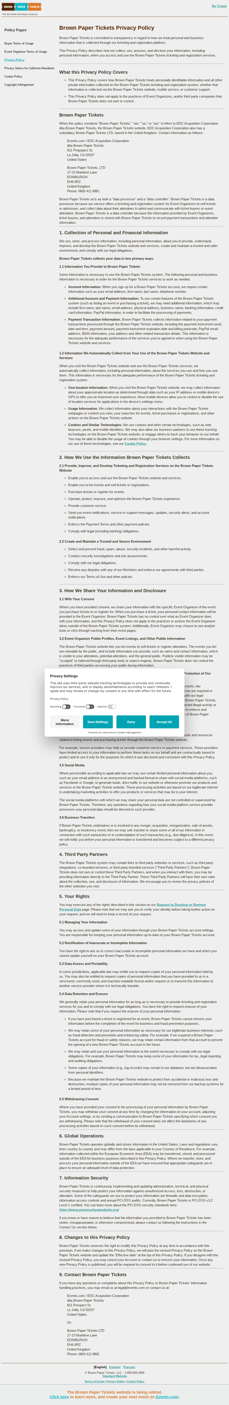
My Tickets (219, 6)
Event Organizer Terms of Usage (25, 51)
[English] (100, 1367)
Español (115, 1367)
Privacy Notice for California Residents (29, 68)
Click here (59, 1397)
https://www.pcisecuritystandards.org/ (89, 1210)
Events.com (167, 1397)
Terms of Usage (95, 1381)
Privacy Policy (14, 60)
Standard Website (114, 1376)
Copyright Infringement (19, 84)
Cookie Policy (13, 76)
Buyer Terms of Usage (19, 43)
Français (129, 1367)
